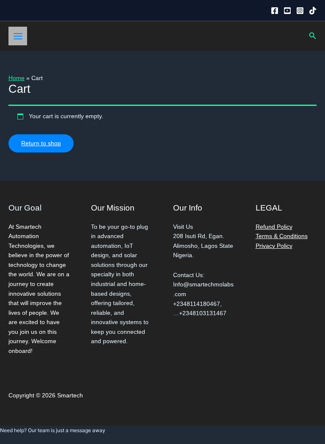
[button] (313, 36)
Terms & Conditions (282, 236)
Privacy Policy (274, 246)
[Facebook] (274, 10)
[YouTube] (287, 10)
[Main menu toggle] (17, 36)
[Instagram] (300, 10)
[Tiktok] (313, 10)
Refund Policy (274, 227)
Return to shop (41, 143)
